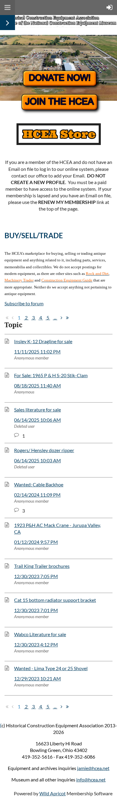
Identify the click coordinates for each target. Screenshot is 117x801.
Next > (61, 317)
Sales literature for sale (37, 409)
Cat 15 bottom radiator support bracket (55, 600)
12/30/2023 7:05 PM (36, 576)
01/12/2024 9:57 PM (36, 542)
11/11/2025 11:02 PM (37, 351)
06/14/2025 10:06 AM (37, 420)
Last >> (67, 317)
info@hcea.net (91, 779)
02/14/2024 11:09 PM (37, 495)
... (55, 317)
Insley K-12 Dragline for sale (43, 341)
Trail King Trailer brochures (42, 566)
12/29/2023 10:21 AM (37, 678)
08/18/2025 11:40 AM (37, 385)
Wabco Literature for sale (40, 634)
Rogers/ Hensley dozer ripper (44, 450)
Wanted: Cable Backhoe (38, 484)
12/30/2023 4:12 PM (36, 644)
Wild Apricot (52, 793)
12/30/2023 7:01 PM (36, 610)
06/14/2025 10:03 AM (37, 460)
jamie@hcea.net (93, 768)
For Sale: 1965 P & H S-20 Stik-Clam (51, 375)
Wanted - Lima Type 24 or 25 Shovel (51, 668)
